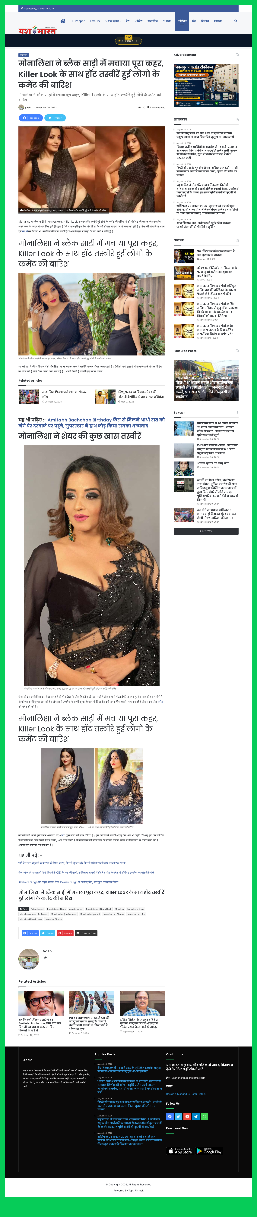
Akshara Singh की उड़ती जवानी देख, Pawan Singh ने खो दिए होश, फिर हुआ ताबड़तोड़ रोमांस (68, 882)
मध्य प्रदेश (113, 21)
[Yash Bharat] (37, 30)
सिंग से (24, 231)
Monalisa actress (135, 909)
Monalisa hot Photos (113, 914)
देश (127, 21)
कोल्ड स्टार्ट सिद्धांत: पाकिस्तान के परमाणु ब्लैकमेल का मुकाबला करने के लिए (217, 272)
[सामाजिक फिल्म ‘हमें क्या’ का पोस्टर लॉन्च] (29, 397)
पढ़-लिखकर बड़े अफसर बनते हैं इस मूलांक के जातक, (216, 253)
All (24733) (206, 531)
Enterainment (37, 909)
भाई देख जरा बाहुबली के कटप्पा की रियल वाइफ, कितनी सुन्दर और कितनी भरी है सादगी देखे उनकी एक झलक (72, 863)
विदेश (139, 21)
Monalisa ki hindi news (31, 919)
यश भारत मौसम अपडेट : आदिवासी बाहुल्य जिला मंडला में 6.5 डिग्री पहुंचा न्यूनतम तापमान (217, 449)
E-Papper (78, 21)
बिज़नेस (205, 21)
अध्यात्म (218, 21)
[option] (206, 380)
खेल (194, 21)
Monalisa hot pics (136, 914)
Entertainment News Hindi (98, 909)
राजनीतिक (153, 21)
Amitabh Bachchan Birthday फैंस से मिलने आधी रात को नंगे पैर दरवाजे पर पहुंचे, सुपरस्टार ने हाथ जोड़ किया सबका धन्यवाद (91, 423)
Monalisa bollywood (90, 914)
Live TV (95, 21)
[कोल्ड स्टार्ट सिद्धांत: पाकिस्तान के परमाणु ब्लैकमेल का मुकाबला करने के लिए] (184, 273)
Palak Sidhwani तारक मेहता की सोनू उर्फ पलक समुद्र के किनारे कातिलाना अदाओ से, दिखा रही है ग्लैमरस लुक (89, 1023)
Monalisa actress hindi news (33, 914)
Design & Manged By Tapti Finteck (186, 1093)
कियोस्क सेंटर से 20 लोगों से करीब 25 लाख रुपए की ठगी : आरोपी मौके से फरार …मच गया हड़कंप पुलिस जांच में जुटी (217, 429)
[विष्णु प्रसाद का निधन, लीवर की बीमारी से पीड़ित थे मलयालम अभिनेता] (105, 397)
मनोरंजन (182, 21)
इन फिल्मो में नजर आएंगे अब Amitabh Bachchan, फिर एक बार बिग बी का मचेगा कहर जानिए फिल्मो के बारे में (39, 1025)
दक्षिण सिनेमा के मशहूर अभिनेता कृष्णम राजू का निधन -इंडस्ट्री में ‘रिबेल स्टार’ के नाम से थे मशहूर (139, 1023)
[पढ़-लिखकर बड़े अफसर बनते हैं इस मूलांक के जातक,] (184, 256)
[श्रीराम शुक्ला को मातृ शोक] (184, 468)
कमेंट (160, 701)
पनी (63, 835)
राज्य (167, 21)
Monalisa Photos (54, 919)
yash (27, 107)
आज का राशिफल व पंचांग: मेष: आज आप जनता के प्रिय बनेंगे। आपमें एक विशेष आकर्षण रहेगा (215, 330)
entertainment (76, 909)
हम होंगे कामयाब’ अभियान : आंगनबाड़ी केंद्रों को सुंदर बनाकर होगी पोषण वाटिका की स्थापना (216, 514)
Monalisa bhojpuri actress (63, 914)
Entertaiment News (56, 909)
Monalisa (119, 909)
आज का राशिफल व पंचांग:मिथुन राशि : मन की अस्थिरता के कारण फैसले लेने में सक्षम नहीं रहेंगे (216, 290)
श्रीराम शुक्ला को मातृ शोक (213, 463)
